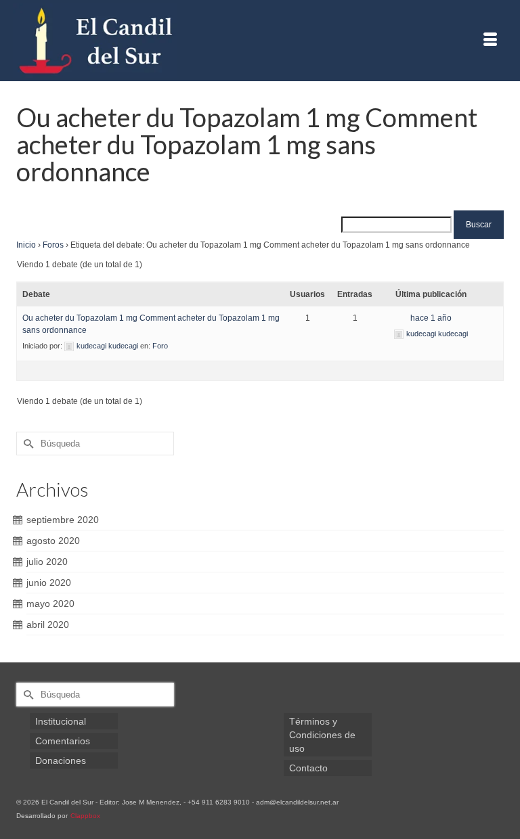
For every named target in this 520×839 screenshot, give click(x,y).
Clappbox (85, 815)
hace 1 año (431, 318)
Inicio (26, 245)
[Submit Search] (26, 443)
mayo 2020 (50, 603)
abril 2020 (47, 624)
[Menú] (490, 40)
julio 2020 (47, 561)
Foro (160, 346)
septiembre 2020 (62, 519)
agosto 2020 (53, 540)
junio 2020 (48, 582)
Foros (53, 245)
